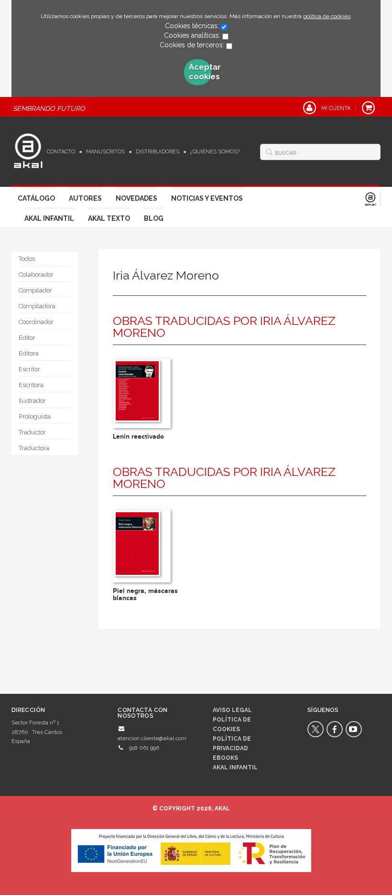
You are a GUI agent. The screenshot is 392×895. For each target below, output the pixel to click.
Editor (27, 337)
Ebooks (225, 758)
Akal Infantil (49, 218)
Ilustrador (32, 400)
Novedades (136, 198)
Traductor (32, 432)
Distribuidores (157, 152)
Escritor (29, 369)
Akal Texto (109, 218)
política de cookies (326, 16)
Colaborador (36, 274)
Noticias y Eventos (207, 198)
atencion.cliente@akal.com (152, 738)
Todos (27, 258)
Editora (29, 353)
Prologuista (35, 416)
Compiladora (37, 306)
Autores (85, 198)
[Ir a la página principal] (28, 149)
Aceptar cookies (200, 72)
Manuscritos (105, 152)
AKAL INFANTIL (235, 767)
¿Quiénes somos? (215, 152)
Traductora (34, 448)
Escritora (31, 384)
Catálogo (36, 198)
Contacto (61, 152)
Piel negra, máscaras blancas (145, 594)
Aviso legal (232, 710)
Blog (153, 218)
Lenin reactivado (138, 436)
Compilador (35, 290)
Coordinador (36, 321)
